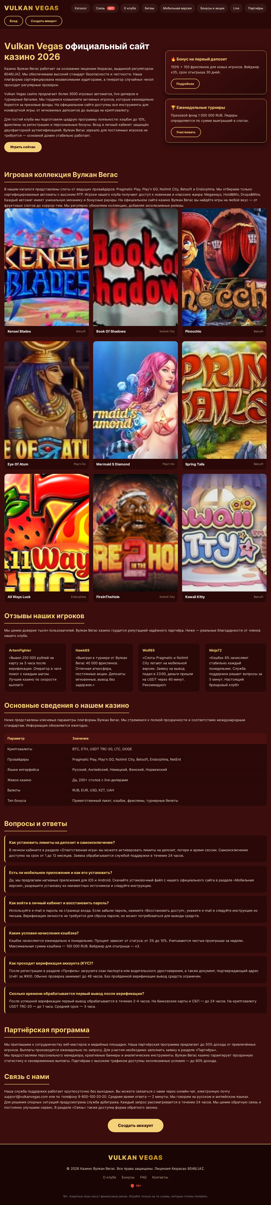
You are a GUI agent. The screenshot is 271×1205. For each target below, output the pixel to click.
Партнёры (255, 8)
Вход (14, 21)
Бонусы (128, 1177)
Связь (104, 8)
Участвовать (185, 132)
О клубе (130, 8)
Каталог (81, 8)
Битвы (149, 8)
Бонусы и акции (212, 8)
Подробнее (185, 84)
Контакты (160, 1177)
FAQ (143, 1177)
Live (236, 8)
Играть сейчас (23, 147)
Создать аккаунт (44, 21)
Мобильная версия (177, 8)
